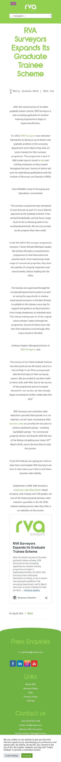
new (42, 160)
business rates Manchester (28, 489)
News (30, 614)
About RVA (30, 684)
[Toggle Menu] (13, 3)
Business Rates (30, 688)
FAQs (30, 692)
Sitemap (31, 700)
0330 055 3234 (33, 720)
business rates (16, 423)
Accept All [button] (27, 755)
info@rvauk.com (34, 724)
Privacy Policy (30, 696)
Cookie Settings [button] (11, 755)
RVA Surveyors (30, 7)
